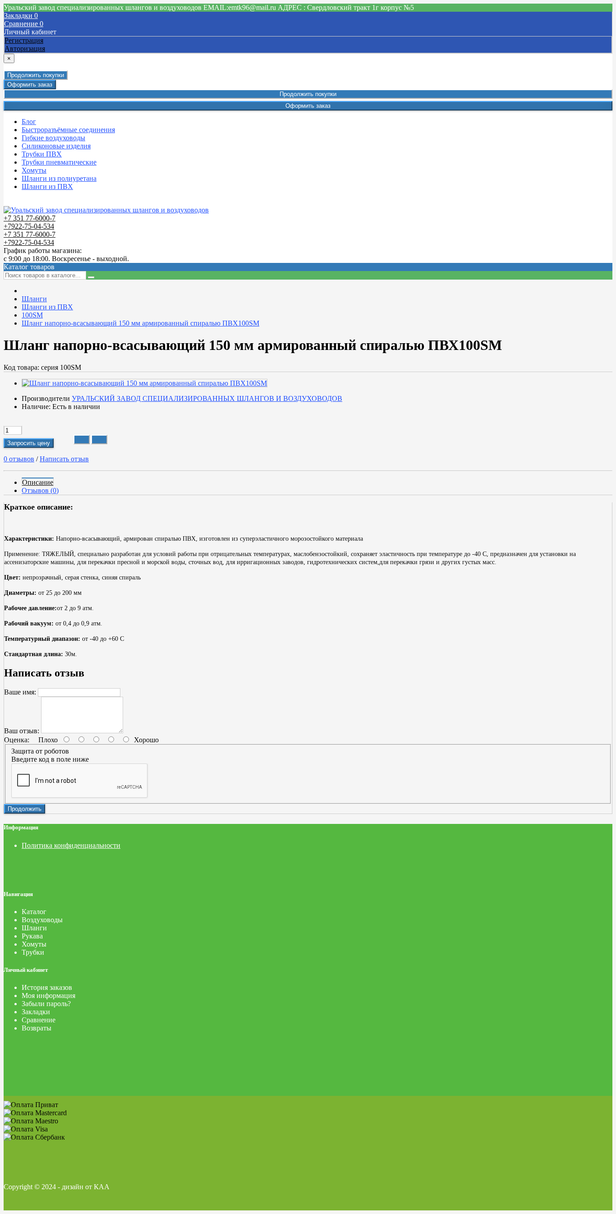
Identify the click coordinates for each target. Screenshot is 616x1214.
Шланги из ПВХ (47, 307)
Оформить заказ (29, 84)
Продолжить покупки (35, 75)
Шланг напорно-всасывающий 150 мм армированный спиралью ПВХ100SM (140, 323)
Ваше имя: (20, 692)
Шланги (34, 299)
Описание (37, 482)
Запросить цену (28, 443)
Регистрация (24, 40)
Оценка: (16, 740)
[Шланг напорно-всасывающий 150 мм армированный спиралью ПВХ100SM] (144, 383)
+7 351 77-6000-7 (29, 218)
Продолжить (24, 808)
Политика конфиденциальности (71, 845)
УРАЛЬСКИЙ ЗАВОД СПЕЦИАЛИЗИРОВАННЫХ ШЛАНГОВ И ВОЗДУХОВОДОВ (207, 398)
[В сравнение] (99, 439)
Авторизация (25, 48)
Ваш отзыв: (21, 731)
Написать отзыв (64, 459)
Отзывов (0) (40, 490)
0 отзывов (19, 459)
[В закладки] (82, 439)
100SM (32, 315)
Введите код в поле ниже (50, 759)
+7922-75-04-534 (29, 226)
